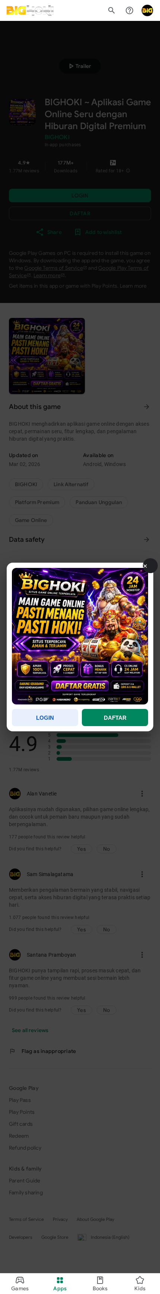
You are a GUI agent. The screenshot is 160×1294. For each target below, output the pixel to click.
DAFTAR (115, 718)
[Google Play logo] (30, 10)
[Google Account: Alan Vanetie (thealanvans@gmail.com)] (147, 10)
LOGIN (45, 718)
